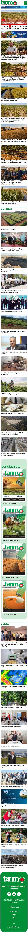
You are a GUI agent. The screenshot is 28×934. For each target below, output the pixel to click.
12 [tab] (4, 29)
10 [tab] (26, 26)
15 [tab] (12, 29)
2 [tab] (4, 26)
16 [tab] (15, 29)
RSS (14, 923)
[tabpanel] (14, 17)
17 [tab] (18, 29)
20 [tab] (26, 29)
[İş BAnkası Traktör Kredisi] (14, 34)
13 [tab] (7, 29)
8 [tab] (20, 26)
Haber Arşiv (14, 911)
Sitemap (14, 926)
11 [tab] (2, 29)
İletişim (14, 915)
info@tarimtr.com (14, 907)
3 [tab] (7, 26)
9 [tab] (23, 26)
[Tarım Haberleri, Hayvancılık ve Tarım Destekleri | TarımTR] (9, 3)
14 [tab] (10, 29)
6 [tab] (15, 26)
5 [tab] (12, 26)
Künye (14, 918)
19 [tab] (23, 29)
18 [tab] (20, 29)
